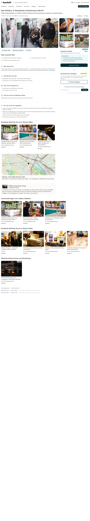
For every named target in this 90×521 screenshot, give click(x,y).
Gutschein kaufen (74, 65)
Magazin (34, 6)
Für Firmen (26, 6)
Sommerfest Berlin (15, 288)
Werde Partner (41, 6)
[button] (28, 164)
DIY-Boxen (19, 6)
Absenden (84, 89)
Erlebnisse (3, 6)
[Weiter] (54, 133)
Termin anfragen (75, 82)
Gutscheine (11, 6)
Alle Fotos (54, 19)
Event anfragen (83, 6)
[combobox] (41, 2)
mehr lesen (52, 70)
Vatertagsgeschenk (5, 288)
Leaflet (53, 174)
